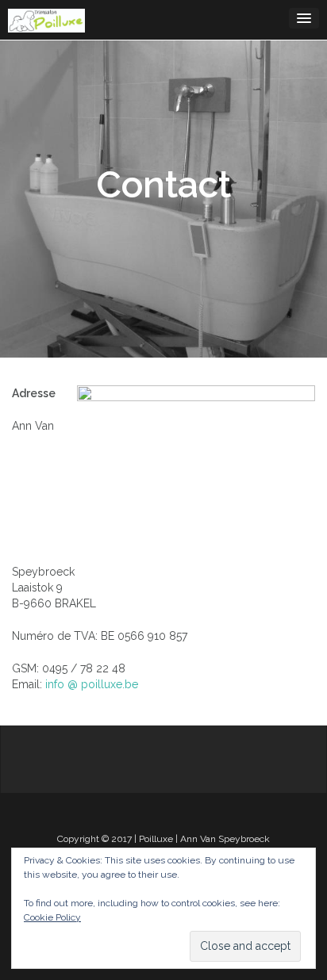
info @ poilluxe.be (91, 684)
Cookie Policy (52, 917)
